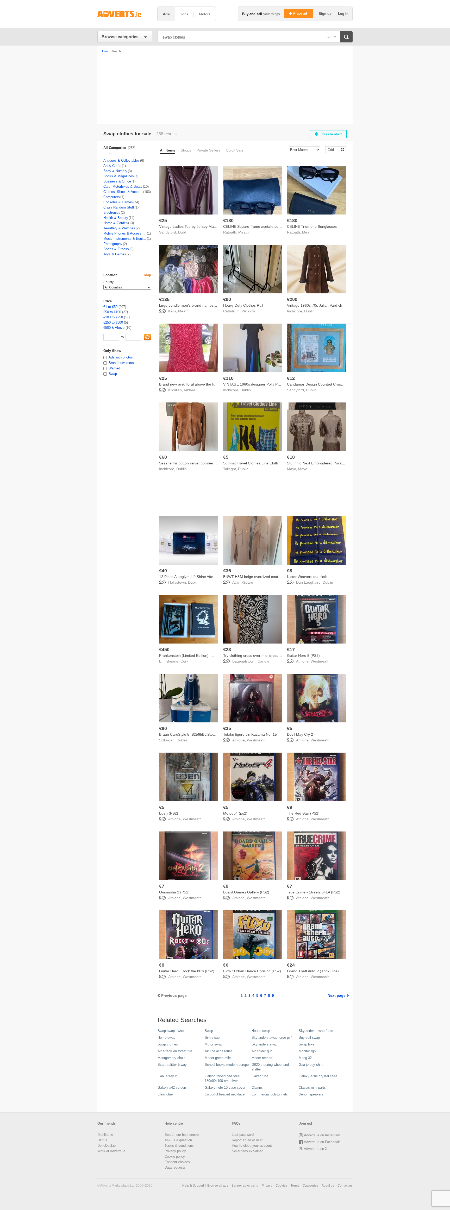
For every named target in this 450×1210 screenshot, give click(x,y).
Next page (337, 995)
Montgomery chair (171, 1058)
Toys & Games (114, 254)
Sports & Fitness (116, 249)
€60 (227, 299)
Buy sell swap (309, 1037)
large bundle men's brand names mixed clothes (198, 305)
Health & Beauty (115, 218)
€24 (291, 965)
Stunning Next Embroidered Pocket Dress (321, 463)
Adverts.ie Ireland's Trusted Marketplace (124, 14)
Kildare (189, 390)
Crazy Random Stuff (118, 207)
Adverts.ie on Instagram (322, 1135)
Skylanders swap (264, 1044)
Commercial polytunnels (270, 1094)
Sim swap (212, 1037)
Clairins (257, 1087)
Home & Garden (115, 223)
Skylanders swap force (316, 1031)
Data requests (175, 1167)
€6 (225, 965)
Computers (111, 197)
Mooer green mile (218, 1058)
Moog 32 (305, 1058)
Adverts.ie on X (315, 1149)
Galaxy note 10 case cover (225, 1087)
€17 (291, 649)
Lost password (243, 1135)
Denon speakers (311, 1094)
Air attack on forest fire (175, 1051)
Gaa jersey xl (168, 1076)
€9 (289, 807)
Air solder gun (262, 1051)
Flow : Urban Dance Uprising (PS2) (252, 971)
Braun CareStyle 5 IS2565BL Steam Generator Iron (201, 734)
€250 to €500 (113, 322)
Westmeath (320, 661)
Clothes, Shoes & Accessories (123, 192)
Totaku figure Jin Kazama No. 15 (250, 734)
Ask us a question (178, 1140)
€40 (163, 570)
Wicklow (248, 311)
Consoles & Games (118, 202)
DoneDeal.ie (106, 1146)
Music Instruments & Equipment (124, 239)
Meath (243, 232)
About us (328, 1185)
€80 (163, 728)
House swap (261, 1031)
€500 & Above (113, 328)
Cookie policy (175, 1156)
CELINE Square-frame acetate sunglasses (258, 226)
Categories (310, 1185)
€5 (225, 457)
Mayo (302, 469)
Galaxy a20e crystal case (318, 1076)
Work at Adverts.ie (111, 1151)
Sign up (326, 14)
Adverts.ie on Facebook (322, 1142)
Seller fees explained (247, 1151)
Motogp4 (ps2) (235, 813)
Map (147, 275)
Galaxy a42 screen (172, 1087)
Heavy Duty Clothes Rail (243, 305)
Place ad (300, 13)
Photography (112, 244)
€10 (291, 457)
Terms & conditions (179, 1146)
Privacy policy (175, 1151)
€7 (161, 886)
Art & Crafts (112, 166)
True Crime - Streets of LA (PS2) (313, 892)
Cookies (281, 1185)
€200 (292, 299)
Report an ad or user (247, 1140)
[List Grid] (333, 150)
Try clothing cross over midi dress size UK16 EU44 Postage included (279, 655)
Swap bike (306, 1044)
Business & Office (117, 181)
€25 (163, 220)
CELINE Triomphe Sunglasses (312, 226)
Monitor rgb (307, 1051)
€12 (291, 378)
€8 (289, 570)
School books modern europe (227, 1065)
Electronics (111, 213)
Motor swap (213, 1044)
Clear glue (165, 1094)
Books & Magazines (118, 176)
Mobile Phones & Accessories (124, 233)
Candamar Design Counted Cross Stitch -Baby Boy (329, 384)
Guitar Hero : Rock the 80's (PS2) (186, 971)
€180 (228, 220)
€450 (164, 649)
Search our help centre (182, 1135)
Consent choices (177, 1162)
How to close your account (252, 1146)
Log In (343, 14)
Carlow (263, 661)
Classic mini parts (312, 1087)
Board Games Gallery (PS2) (246, 892)
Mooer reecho (262, 1058)
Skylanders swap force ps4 (272, 1037)
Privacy (267, 1185)
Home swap (166, 1037)
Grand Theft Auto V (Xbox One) (313, 971)
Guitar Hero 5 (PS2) (303, 655)
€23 (227, 649)
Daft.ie (102, 1140)
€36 (227, 570)
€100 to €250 (113, 317)
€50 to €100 (112, 312)
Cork (184, 661)
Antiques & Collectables (121, 160)
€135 (164, 299)
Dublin (183, 232)
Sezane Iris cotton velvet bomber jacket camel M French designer (213, 463)
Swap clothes (168, 1044)
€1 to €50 (110, 307)
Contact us (345, 1185)
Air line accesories (219, 1051)
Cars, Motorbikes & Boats (122, 186)
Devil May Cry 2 (300, 734)
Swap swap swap (171, 1031)
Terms (295, 1185)
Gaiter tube (260, 1076)
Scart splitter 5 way (172, 1065)
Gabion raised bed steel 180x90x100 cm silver (222, 1078)
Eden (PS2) (168, 813)
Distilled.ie (105, 1135)
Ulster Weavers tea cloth (307, 577)
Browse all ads (217, 1185)
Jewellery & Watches (119, 228)
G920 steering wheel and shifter (270, 1067)
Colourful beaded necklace (225, 1094)
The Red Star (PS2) (303, 813)
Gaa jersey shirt (311, 1065)
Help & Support (193, 1185)
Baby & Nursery (115, 171)
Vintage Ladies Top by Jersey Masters (190, 226)
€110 (228, 378)
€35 (227, 728)
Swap (209, 1031)
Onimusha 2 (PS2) (174, 892)
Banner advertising (245, 1185)
